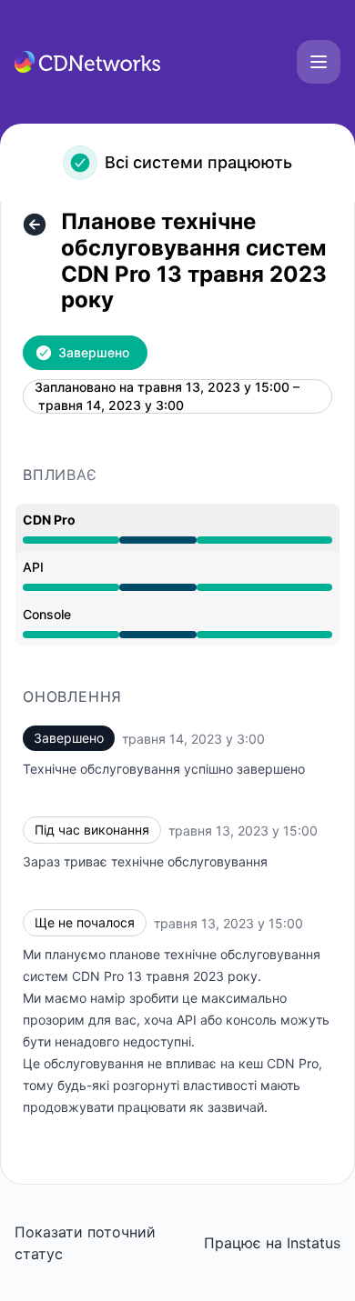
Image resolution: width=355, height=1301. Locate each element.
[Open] (318, 62)
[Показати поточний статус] (34, 224)
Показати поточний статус (85, 1243)
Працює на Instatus (272, 1243)
